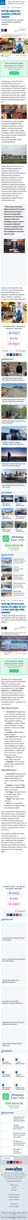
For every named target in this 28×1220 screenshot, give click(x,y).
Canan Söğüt (7, 55)
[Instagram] (14, 1162)
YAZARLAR (7, 1158)
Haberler (3, 7)
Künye (14, 1187)
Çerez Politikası (14, 1199)
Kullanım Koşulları (14, 1194)
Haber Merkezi (8, 653)
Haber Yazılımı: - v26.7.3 (13, 1218)
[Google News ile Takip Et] (23, 55)
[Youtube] (17, 1162)
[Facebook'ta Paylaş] (2, 30)
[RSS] (20, 1162)
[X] (11, 1162)
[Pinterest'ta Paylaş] (17, 354)
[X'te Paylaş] (5, 30)
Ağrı (8, 7)
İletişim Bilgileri (14, 1206)
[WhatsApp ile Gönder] (20, 354)
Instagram (15, 344)
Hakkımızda (14, 1185)
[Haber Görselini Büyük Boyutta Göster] (14, 46)
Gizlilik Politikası (14, 1197)
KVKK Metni (14, 1204)
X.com (15, 338)
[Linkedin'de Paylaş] (14, 354)
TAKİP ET (15, 73)
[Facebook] (8, 1162)
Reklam (14, 1190)
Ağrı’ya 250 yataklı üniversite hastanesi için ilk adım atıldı (15, 2)
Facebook (15, 333)
